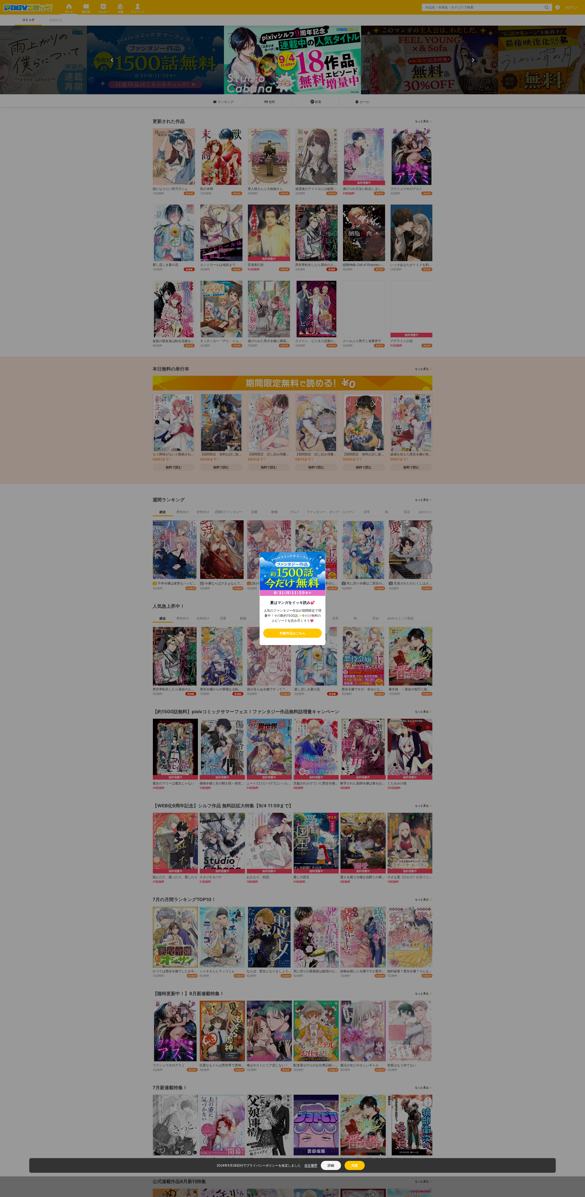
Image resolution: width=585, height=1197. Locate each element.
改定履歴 (310, 1165)
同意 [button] (354, 1165)
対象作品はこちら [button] (292, 633)
